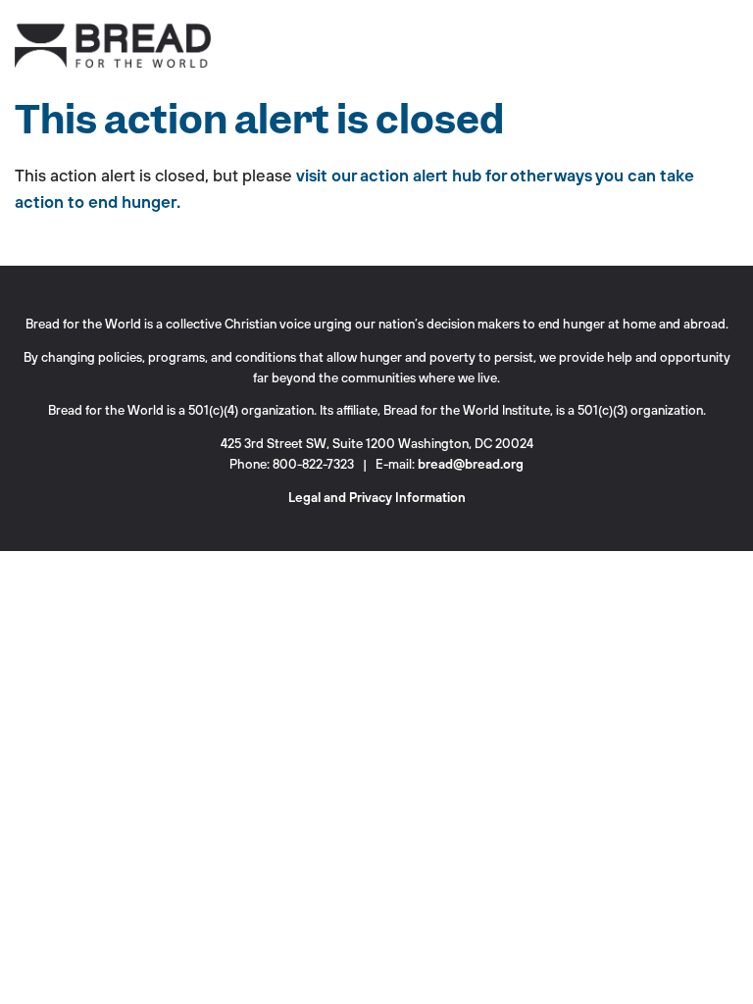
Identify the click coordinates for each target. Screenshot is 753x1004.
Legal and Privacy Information (377, 497)
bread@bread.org (471, 464)
